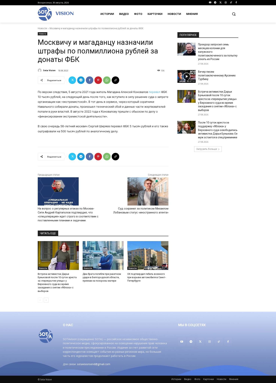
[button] (233, 13)
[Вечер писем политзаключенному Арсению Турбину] (186, 76)
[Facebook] (236, 3)
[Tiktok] (231, 3)
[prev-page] (40, 300)
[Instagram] (226, 3)
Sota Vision (49, 70)
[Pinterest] (98, 80)
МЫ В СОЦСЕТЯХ (192, 325)
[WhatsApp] (107, 80)
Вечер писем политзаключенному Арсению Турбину (217, 75)
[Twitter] (220, 3)
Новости (42, 28)
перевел (154, 92)
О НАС (68, 325)
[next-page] (46, 300)
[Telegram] (215, 3)
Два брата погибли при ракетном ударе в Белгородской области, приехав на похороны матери (102, 277)
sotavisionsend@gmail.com (93, 364)
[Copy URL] (115, 80)
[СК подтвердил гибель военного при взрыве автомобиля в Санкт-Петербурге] (147, 255)
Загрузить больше (206, 149)
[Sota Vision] (40, 70)
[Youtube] (210, 3)
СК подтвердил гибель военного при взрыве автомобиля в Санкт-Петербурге (146, 277)
